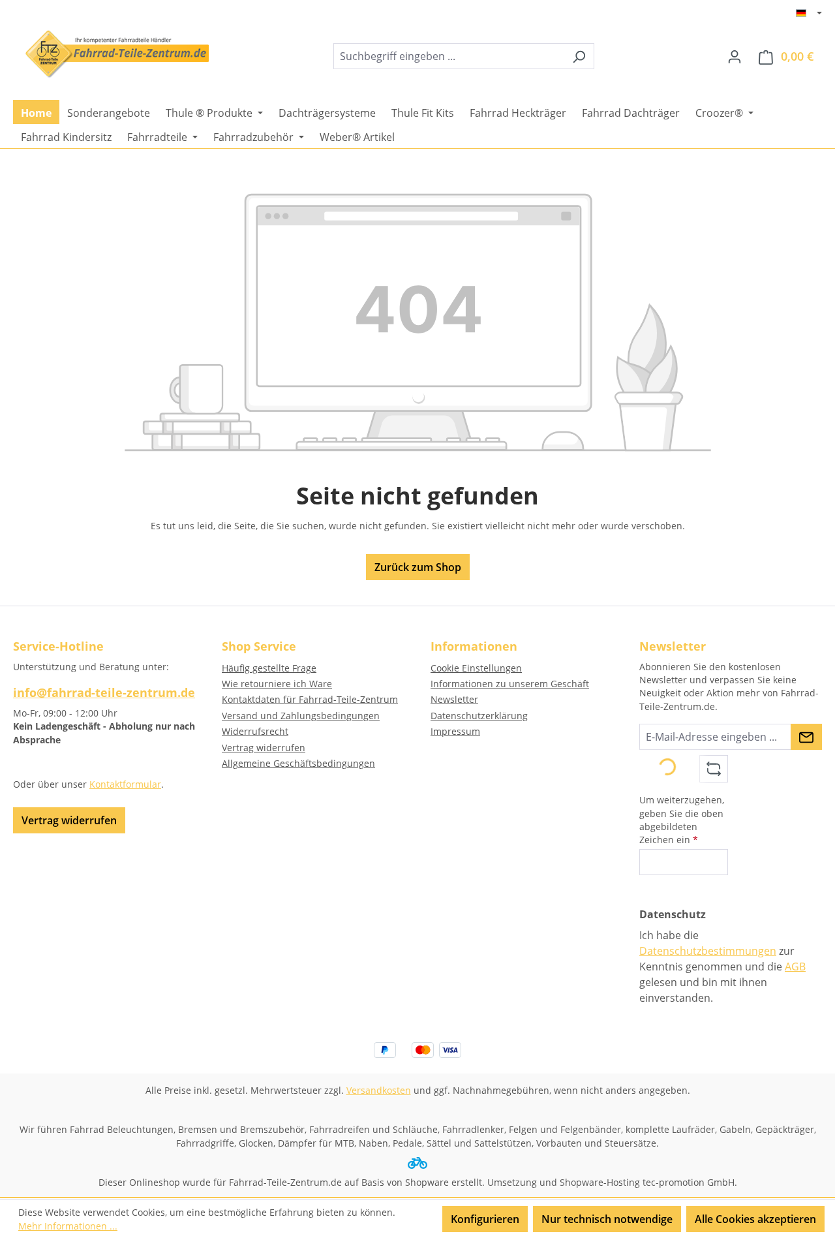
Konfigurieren (485, 1219)
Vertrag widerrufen (69, 820)
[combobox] (448, 56)
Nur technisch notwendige (607, 1219)
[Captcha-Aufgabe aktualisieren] (713, 768)
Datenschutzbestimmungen (707, 951)
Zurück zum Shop (417, 567)
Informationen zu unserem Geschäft (510, 683)
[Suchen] (579, 56)
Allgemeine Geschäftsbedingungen (298, 763)
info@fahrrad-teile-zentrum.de (104, 692)
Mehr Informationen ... (67, 1226)
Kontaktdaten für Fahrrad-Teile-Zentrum (310, 699)
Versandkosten (378, 1090)
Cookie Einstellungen (476, 668)
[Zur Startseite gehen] (111, 54)
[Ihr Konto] (734, 56)
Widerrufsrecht (255, 731)
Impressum (455, 731)
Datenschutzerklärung (479, 715)
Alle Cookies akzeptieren (755, 1219)
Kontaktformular (125, 784)
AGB (795, 966)
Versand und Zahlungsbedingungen (301, 715)
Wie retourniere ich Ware (277, 683)
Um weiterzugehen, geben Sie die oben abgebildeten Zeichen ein (681, 820)
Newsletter (454, 699)
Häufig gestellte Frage (269, 668)
